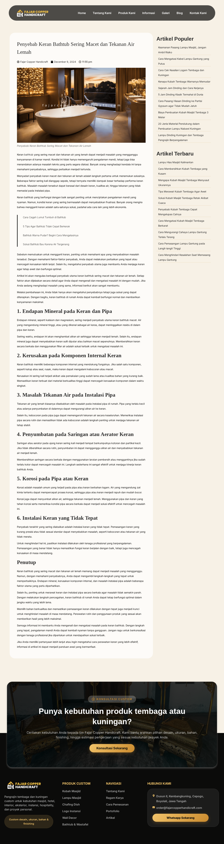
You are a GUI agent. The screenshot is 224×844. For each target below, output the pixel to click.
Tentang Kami (102, 13)
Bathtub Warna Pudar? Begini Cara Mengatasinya (50, 235)
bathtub (28, 154)
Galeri (166, 13)
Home (82, 13)
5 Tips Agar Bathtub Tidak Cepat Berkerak (46, 226)
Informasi (148, 13)
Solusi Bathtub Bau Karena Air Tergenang (46, 244)
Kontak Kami (198, 13)
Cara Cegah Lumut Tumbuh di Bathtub (44, 217)
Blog (180, 13)
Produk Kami (126, 13)
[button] (28, 821)
